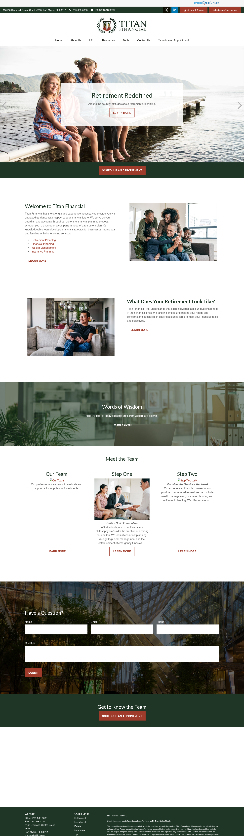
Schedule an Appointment (225, 10)
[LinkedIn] (174, 10)
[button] (58, 40)
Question (30, 643)
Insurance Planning (43, 251)
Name (28, 622)
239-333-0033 (80, 10)
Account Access (195, 10)
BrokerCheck (165, 821)
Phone (160, 622)
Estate (77, 826)
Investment (80, 822)
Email (94, 622)
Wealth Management (44, 248)
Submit (33, 673)
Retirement (80, 818)
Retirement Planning (44, 240)
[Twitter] (166, 10)
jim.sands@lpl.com (105, 9)
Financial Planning (43, 244)
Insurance (79, 830)
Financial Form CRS (119, 815)
